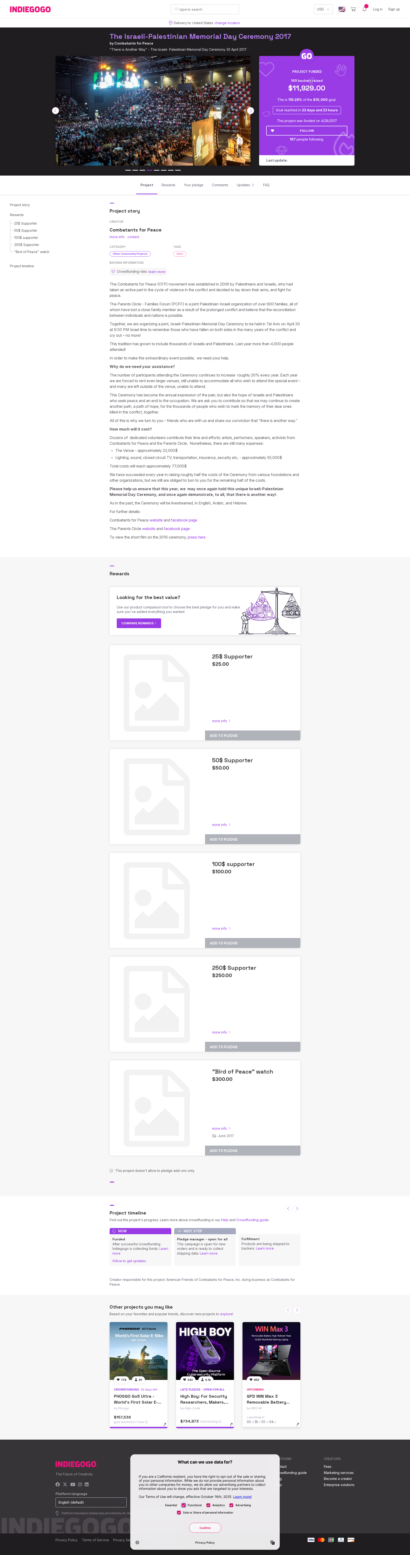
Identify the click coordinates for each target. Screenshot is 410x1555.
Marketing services (339, 1473)
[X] (65, 1484)
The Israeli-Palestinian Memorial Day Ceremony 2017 (200, 36)
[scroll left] (55, 110)
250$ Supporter (26, 245)
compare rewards (137, 623)
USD (320, 9)
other (179, 253)
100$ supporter (26, 238)
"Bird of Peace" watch (31, 252)
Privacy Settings (125, 1540)
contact (133, 237)
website (156, 520)
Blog (278, 1479)
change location (227, 23)
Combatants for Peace (133, 43)
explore (226, 1314)
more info (117, 237)
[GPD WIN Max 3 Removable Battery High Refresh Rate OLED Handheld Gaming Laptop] (271, 1351)
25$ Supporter (25, 223)
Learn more (209, 1253)
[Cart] (353, 9)
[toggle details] (167, 1426)
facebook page (184, 520)
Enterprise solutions (339, 1485)
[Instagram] (80, 1484)
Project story (20, 205)
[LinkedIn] (87, 1484)
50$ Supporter (25, 230)
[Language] (342, 9)
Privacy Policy (67, 1540)
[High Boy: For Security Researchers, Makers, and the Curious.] (205, 1351)
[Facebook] (58, 1484)
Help (224, 1220)
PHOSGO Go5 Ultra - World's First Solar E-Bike (136, 1402)
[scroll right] (250, 110)
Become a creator (338, 1479)
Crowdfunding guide (252, 1220)
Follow (307, 130)
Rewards (17, 215)
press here (196, 537)
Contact (281, 1466)
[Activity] (364, 9)
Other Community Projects (130, 253)
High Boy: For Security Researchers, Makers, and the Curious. (203, 1402)
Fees (327, 1466)
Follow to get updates (129, 1261)
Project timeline (22, 266)
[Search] (177, 9)
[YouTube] (72, 1484)
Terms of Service (95, 1540)
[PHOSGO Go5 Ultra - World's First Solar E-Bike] (139, 1351)
